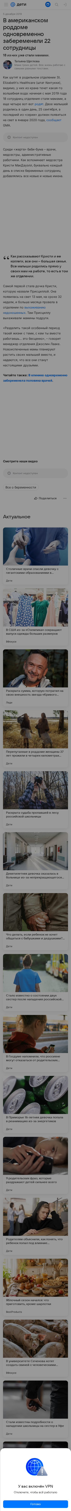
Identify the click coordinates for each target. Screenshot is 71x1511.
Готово (35, 1504)
